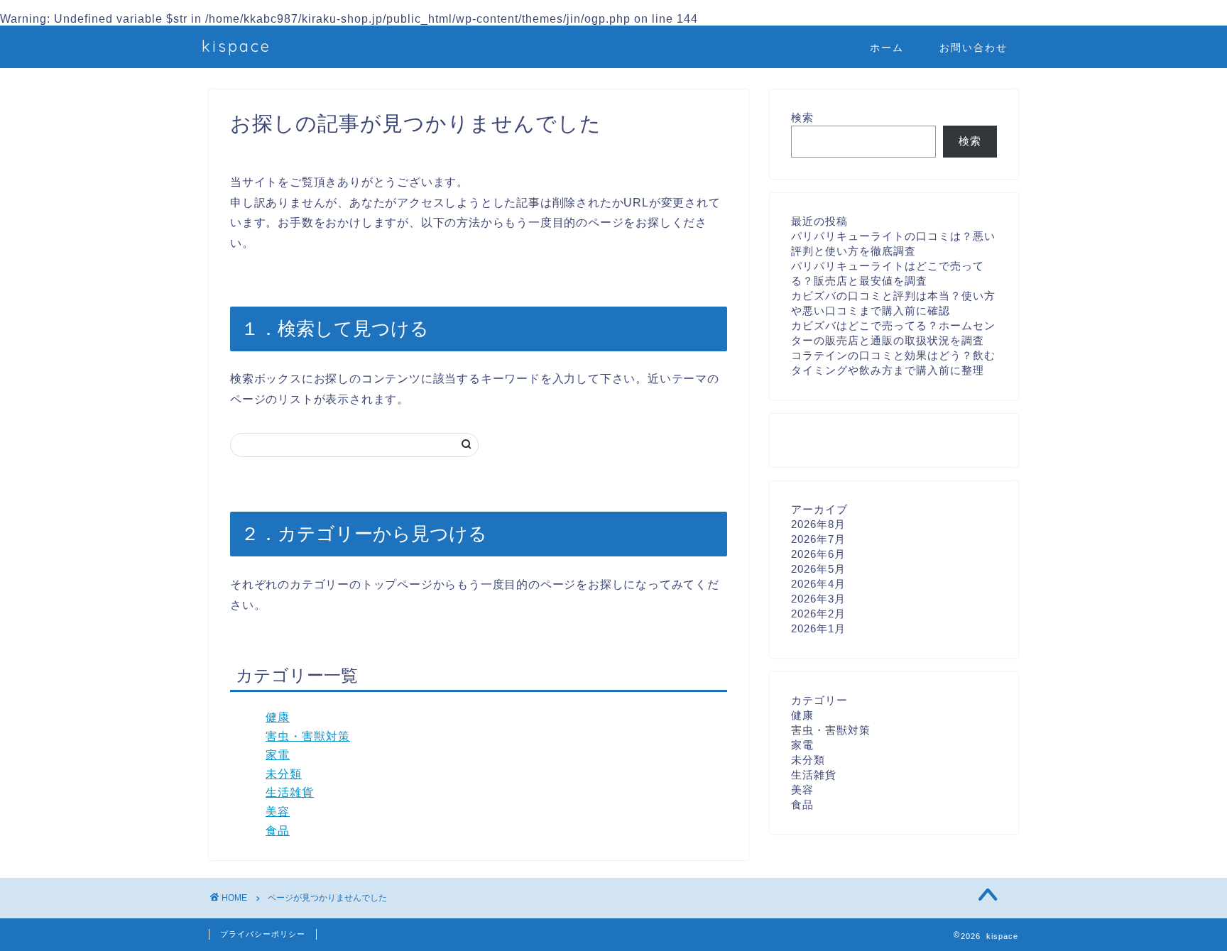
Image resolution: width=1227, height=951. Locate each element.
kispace (236, 45)
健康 (278, 717)
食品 (278, 831)
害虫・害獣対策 (308, 736)
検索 (802, 117)
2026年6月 (818, 554)
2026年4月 (818, 584)
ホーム (887, 47)
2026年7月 (818, 539)
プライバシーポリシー (262, 934)
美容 (278, 812)
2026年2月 (818, 614)
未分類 (284, 774)
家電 (278, 755)
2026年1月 (818, 628)
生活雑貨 (290, 792)
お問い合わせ (973, 47)
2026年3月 (818, 599)
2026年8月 (818, 524)
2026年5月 (818, 569)
